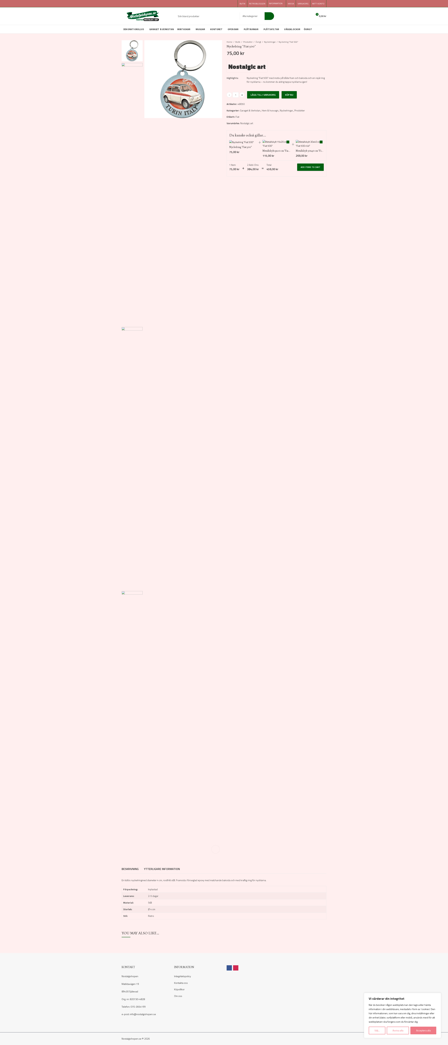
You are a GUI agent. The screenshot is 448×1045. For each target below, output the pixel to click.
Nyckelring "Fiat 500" (240, 147)
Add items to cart (310, 167)
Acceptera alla (423, 1030)
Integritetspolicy (182, 976)
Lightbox (216, 849)
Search (269, 16)
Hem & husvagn (270, 110)
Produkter (248, 42)
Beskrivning (130, 869)
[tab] (130, 869)
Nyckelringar (270, 42)
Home (229, 42)
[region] (402, 1015)
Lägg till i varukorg (263, 95)
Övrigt (258, 42)
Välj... (377, 1030)
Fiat (237, 117)
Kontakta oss (181, 983)
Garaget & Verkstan (250, 110)
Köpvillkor (179, 989)
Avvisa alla (398, 1030)
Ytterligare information (162, 869)
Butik (237, 42)
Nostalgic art (247, 66)
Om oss (178, 996)
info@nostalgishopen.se (143, 1014)
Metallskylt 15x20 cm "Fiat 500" (278, 150)
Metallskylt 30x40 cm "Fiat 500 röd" (314, 150)
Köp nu (289, 95)
